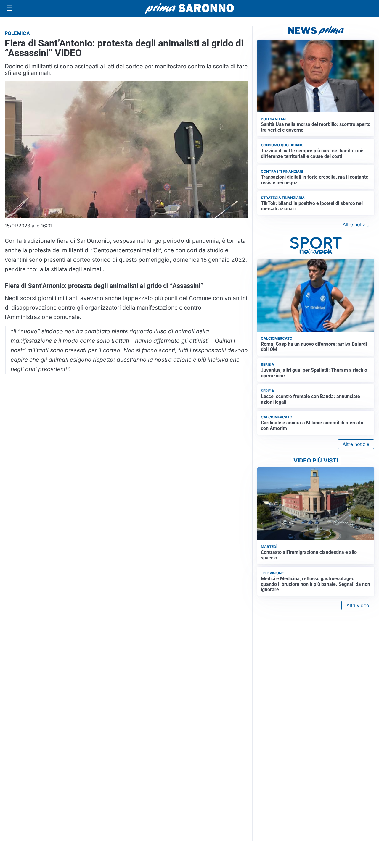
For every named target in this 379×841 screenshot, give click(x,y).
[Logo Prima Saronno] (189, 8)
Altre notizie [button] (356, 224)
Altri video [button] (357, 605)
